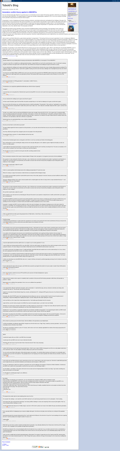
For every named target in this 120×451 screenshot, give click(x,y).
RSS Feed (70, 18)
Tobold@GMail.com (72, 11)
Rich (8, 82)
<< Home (4, 444)
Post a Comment (6, 441)
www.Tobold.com (72, 9)
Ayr (8, 238)
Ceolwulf (9, 268)
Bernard (9, 182)
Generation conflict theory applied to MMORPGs (72, 24)
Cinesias (9, 316)
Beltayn (9, 407)
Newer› (4, 445)
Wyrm (8, 94)
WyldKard (9, 438)
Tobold (9, 108)
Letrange (9, 274)
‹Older (7, 445)
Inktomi (9, 392)
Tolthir (8, 356)
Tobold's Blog (10, 5)
